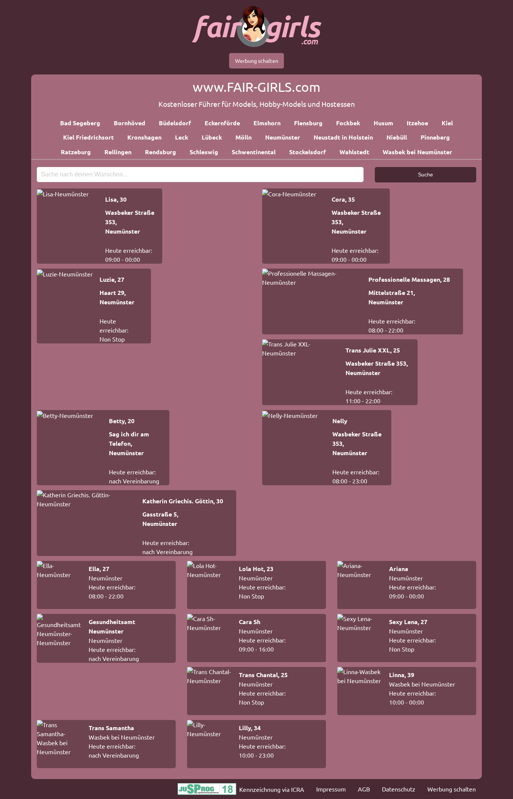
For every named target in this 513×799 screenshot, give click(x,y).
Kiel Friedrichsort (88, 137)
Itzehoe (417, 123)
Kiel (447, 123)
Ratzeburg (76, 152)
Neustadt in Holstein (343, 137)
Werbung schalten (256, 60)
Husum (383, 123)
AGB (364, 789)
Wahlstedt (354, 152)
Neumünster (282, 137)
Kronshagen (144, 137)
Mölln (243, 137)
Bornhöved (129, 123)
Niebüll (396, 137)
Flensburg (308, 123)
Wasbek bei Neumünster (417, 152)
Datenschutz (398, 789)
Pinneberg (435, 137)
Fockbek (348, 123)
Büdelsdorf (175, 123)
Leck (181, 137)
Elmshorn (267, 123)
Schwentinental (254, 152)
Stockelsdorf (307, 152)
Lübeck (212, 137)
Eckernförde (222, 123)
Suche (425, 175)
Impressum (331, 789)
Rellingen (117, 152)
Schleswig (204, 152)
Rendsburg (160, 152)
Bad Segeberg (80, 123)
